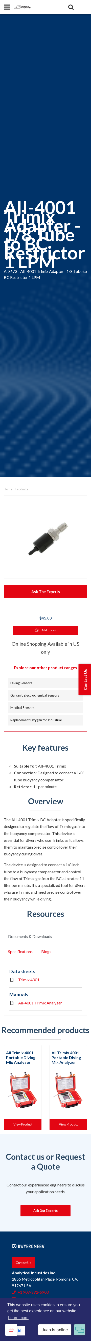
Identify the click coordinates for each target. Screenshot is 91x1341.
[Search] (71, 7)
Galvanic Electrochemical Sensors (34, 695)
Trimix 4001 (28, 979)
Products (21, 489)
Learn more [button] (18, 1318)
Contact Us (23, 1262)
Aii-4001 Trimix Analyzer (40, 1002)
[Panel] (7, 7)
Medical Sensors (22, 708)
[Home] (22, 7)
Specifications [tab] (20, 951)
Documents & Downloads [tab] (30, 936)
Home (8, 489)
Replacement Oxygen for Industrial (36, 720)
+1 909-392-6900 (33, 1292)
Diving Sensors (21, 683)
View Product (22, 1124)
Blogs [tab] (46, 951)
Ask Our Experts (45, 1211)
